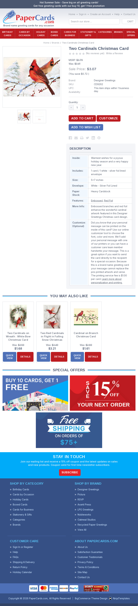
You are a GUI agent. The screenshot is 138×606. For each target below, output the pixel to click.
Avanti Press (84, 504)
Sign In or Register (23, 547)
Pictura (81, 494)
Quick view (9, 357)
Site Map (82, 572)
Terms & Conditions (88, 567)
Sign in (82, 14)
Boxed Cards (54, 34)
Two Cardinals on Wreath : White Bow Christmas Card (18, 336)
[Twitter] (87, 138)
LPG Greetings (85, 509)
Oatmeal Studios (87, 519)
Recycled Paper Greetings (92, 524)
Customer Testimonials (90, 557)
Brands (118, 32)
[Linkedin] (93, 138)
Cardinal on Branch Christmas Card (86, 334)
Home (72, 14)
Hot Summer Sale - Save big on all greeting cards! (69, 2)
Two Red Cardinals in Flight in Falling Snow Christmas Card (52, 336)
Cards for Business (70, 34)
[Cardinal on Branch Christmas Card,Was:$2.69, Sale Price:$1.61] (86, 317)
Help (117, 14)
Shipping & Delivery (24, 562)
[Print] (81, 138)
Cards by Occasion (24, 34)
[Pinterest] (99, 138)
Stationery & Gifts (88, 34)
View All (82, 529)
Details (25, 356)
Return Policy (20, 567)
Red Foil (108, 200)
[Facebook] (70, 138)
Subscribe (70, 472)
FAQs (16, 557)
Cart (130, 21)
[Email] (76, 138)
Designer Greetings (104, 80)
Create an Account (100, 14)
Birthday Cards (7, 34)
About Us (83, 547)
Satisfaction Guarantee (90, 552)
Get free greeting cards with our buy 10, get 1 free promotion (69, 5)
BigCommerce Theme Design (91, 598)
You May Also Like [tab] (69, 296)
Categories (105, 32)
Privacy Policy (85, 562)
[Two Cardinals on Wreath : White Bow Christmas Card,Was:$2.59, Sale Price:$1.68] (18, 317)
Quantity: (73, 102)
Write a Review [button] (114, 53)
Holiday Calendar (22, 572)
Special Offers (131, 34)
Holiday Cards (40, 34)
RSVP (81, 499)
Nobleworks (84, 514)
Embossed (97, 200)
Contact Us (129, 14)
